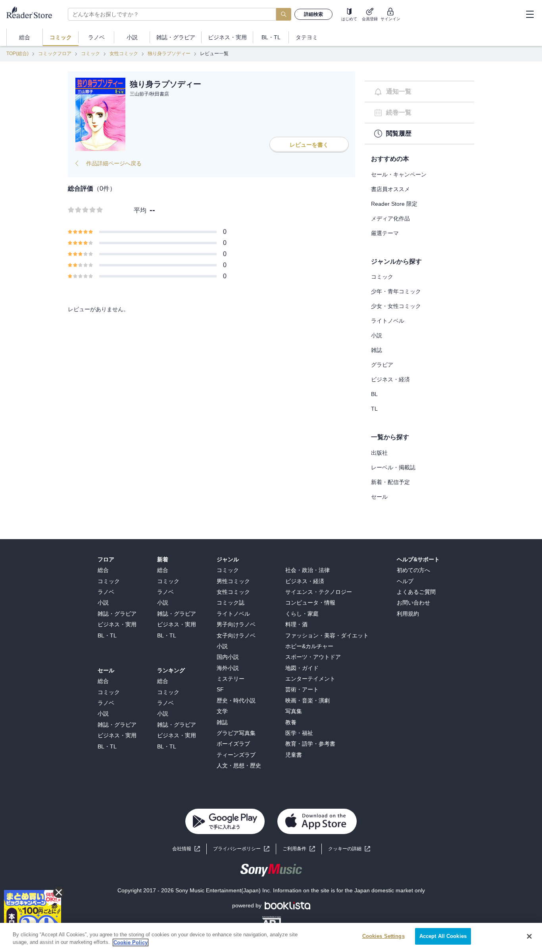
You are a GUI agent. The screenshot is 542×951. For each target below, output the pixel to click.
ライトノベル (387, 321)
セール (379, 497)
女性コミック (124, 53)
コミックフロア (54, 53)
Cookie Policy (130, 942)
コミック (90, 53)
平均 (140, 210)
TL (374, 409)
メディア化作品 (390, 218)
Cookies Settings (383, 936)
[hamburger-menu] (530, 14)
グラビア (382, 365)
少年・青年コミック (396, 291)
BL (374, 394)
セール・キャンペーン (399, 174)
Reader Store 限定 (394, 204)
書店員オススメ (390, 189)
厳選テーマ (385, 233)
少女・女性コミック (396, 306)
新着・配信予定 (390, 482)
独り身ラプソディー (169, 53)
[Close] (529, 936)
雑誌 (376, 350)
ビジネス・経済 (390, 379)
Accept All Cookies (443, 936)
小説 (376, 335)
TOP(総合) (17, 53)
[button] (349, 849)
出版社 (379, 453)
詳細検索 (313, 14)
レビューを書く (309, 145)
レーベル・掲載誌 (393, 467)
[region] (271, 937)
